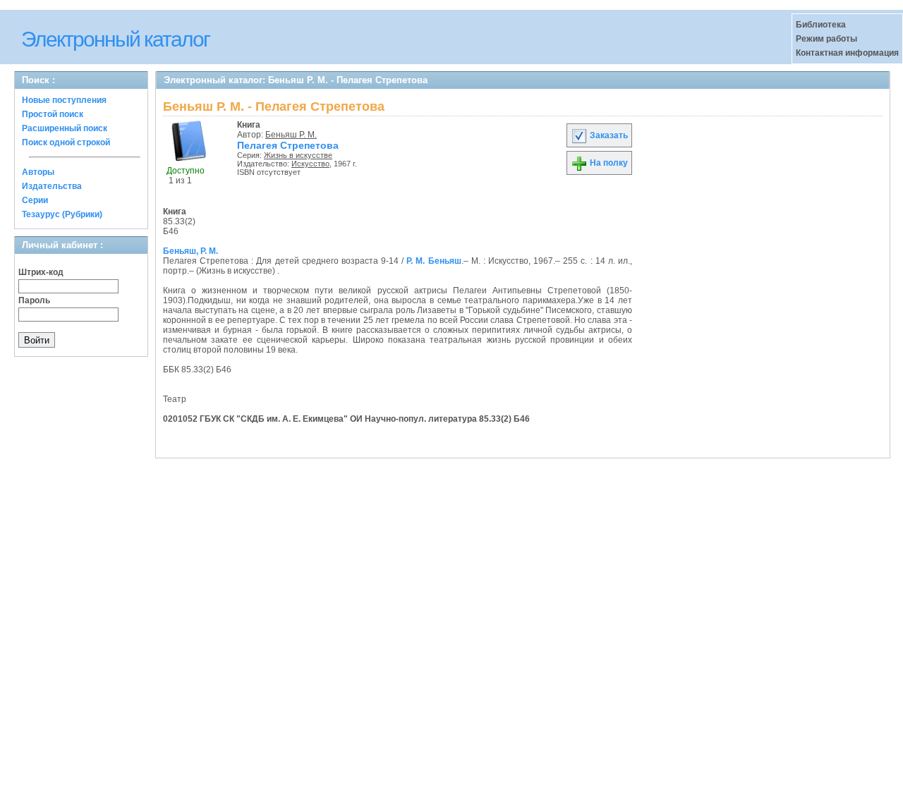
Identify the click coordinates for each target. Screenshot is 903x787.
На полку (608, 163)
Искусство (310, 163)
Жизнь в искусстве (298, 155)
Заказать (608, 135)
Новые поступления (64, 100)
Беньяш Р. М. (291, 135)
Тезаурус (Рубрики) (62, 214)
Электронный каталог (115, 39)
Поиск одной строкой (66, 142)
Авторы (38, 172)
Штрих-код (40, 272)
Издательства (52, 186)
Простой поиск (52, 114)
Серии (35, 200)
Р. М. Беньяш (433, 261)
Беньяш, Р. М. (190, 251)
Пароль (34, 300)
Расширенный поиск (64, 128)
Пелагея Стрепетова (288, 145)
